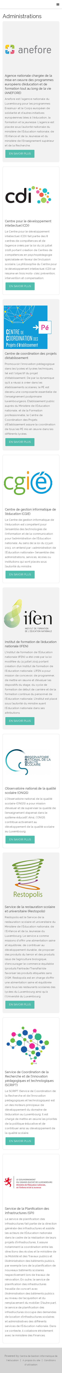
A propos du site (31, 1360)
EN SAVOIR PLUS (20, 153)
